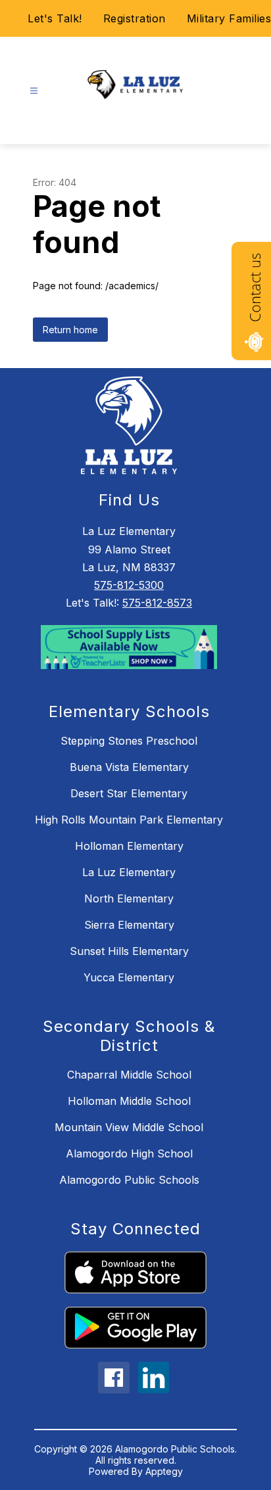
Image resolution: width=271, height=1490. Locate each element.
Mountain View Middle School (129, 1127)
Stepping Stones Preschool (129, 740)
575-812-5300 (129, 585)
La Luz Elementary (129, 872)
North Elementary (129, 898)
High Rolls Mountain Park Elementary (129, 819)
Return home (70, 329)
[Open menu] (33, 91)
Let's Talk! (55, 18)
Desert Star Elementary (128, 793)
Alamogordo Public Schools (129, 1179)
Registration (134, 18)
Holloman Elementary (129, 845)
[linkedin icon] (154, 1389)
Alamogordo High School (129, 1153)
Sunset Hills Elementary (129, 951)
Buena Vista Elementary (129, 767)
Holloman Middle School (129, 1100)
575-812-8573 (157, 602)
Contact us (254, 287)
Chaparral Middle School (129, 1074)
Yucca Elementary (129, 977)
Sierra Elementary (129, 924)
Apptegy (164, 1471)
